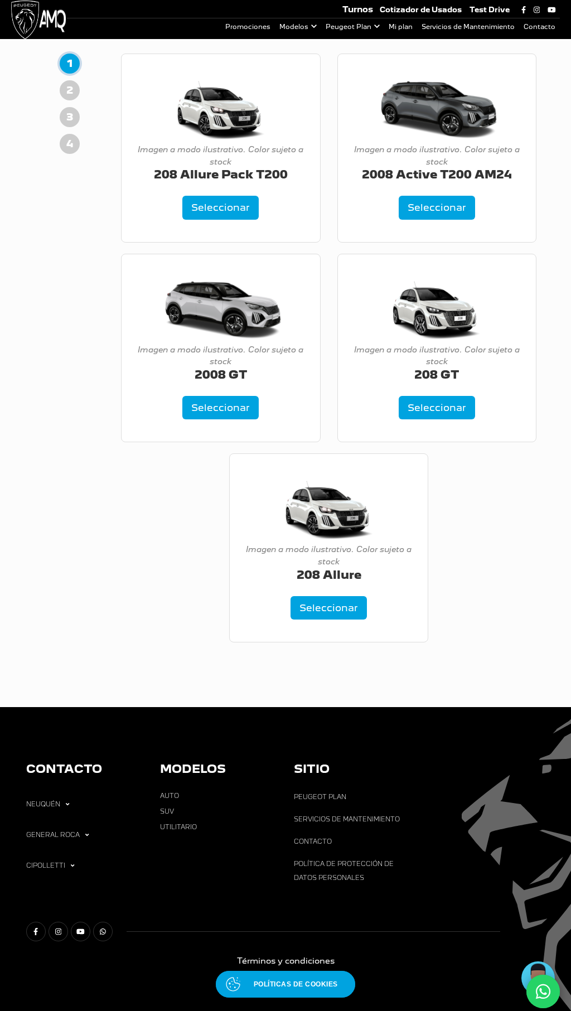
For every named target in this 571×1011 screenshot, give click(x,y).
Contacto (539, 27)
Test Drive (490, 10)
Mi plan (401, 27)
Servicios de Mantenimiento (468, 27)
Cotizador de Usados (421, 10)
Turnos (357, 9)
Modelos (293, 27)
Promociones (247, 27)
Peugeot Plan (348, 27)
